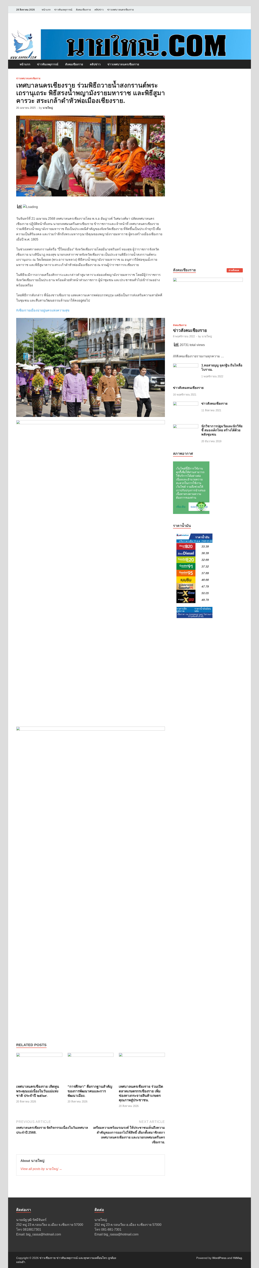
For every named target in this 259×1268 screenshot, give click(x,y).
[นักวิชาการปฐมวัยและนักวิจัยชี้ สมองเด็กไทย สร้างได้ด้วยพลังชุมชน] (185, 426)
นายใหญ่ (48, 107)
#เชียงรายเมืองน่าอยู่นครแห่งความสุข (42, 310)
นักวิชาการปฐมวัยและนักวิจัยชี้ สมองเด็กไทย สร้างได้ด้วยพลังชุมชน (221, 430)
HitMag (237, 1258)
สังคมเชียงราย (83, 9)
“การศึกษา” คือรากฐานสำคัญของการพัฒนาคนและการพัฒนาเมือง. (90, 1091)
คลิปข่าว (99, 9)
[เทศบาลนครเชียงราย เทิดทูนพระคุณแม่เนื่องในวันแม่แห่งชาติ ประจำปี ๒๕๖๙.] (39, 1068)
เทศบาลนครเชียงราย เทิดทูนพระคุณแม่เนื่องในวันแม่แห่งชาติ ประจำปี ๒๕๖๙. (37, 1091)
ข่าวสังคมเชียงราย (190, 330)
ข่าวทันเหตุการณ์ (63, 9)
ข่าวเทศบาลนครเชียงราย (120, 9)
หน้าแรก (46, 9)
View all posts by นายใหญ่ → (41, 1169)
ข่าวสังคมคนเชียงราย (188, 387)
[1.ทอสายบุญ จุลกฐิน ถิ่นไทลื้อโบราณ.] (185, 365)
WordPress (219, 1258)
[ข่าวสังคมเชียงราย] (208, 280)
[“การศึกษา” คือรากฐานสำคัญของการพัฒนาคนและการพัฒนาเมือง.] (91, 1068)
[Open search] (241, 64)
